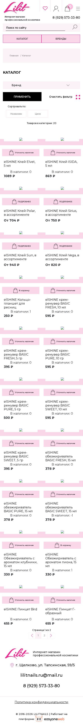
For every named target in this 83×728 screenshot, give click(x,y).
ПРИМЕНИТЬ (22, 96)
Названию (16, 113)
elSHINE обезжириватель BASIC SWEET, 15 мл (61, 507)
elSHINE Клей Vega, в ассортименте (62, 257)
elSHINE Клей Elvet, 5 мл (19, 163)
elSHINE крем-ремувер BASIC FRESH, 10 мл (57, 303)
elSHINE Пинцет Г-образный (60, 611)
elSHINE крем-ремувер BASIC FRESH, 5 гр (16, 354)
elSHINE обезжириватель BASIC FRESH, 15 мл (60, 456)
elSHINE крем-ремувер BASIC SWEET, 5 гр (16, 456)
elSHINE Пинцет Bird (20, 609)
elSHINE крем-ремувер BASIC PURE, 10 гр (57, 354)
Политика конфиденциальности (41, 702)
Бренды (61, 38)
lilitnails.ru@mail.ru (41, 675)
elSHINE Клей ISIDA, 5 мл (61, 163)
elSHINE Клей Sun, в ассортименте (20, 257)
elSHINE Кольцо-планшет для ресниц (17, 303)
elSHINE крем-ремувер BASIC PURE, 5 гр (16, 405)
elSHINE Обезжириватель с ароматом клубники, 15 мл (20, 560)
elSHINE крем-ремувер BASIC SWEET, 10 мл (57, 405)
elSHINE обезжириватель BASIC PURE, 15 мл (18, 507)
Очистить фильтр (60, 96)
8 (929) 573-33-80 (41, 685)
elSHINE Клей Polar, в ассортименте (20, 213)
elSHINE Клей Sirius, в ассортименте (61, 213)
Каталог (22, 38)
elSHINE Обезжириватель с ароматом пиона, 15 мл (60, 560)
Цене (38, 113)
